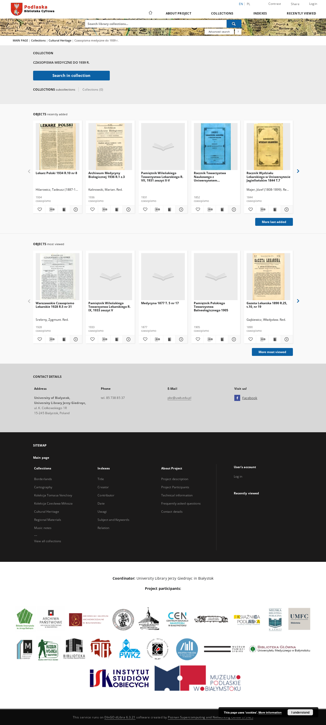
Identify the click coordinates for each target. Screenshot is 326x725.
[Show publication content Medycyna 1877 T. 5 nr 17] (169, 339)
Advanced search (219, 31)
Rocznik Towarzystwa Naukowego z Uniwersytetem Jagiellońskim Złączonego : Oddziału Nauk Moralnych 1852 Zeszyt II (214, 176)
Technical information (177, 495)
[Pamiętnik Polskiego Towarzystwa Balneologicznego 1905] (215, 276)
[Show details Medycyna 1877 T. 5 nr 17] (181, 339)
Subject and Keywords (113, 520)
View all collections (47, 541)
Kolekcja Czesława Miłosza (53, 503)
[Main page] (150, 13)
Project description (174, 479)
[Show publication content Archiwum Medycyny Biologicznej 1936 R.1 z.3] (117, 209)
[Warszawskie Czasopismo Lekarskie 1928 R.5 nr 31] (57, 276)
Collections (222, 13)
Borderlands (43, 479)
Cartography (43, 487)
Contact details (172, 511)
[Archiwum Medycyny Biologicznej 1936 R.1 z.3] (110, 146)
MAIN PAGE (20, 40)
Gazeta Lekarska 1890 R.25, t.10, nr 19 (267, 305)
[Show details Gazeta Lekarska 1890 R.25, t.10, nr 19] (286, 339)
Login (313, 4)
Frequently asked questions (181, 503)
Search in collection (71, 75)
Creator (103, 487)
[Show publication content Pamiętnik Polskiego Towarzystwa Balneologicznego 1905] (222, 339)
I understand (300, 712)
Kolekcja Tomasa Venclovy (53, 495)
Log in (238, 476)
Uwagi (102, 511)
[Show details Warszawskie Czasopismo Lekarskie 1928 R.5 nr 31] (75, 339)
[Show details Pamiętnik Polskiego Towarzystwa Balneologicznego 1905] (233, 339)
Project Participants (175, 487)
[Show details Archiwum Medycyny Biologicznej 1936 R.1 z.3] (128, 209)
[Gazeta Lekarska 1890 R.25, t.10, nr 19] (268, 276)
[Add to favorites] (39, 209)
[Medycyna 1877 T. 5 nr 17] (163, 276)
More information (270, 712)
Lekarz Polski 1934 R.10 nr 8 (56, 173)
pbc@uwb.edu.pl (179, 398)
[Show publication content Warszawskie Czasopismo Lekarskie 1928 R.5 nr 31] (64, 339)
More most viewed (272, 352)
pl (248, 4)
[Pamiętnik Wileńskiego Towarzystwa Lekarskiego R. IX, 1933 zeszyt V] (110, 276)
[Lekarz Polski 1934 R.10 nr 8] (57, 146)
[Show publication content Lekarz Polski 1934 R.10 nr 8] (64, 209)
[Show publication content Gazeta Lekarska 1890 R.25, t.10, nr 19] (275, 339)
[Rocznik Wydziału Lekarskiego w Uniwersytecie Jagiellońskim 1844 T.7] (268, 146)
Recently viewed (301, 13)
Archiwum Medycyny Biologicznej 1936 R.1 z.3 (106, 175)
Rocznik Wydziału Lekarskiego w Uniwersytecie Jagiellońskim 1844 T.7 (268, 176)
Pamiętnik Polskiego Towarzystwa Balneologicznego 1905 (211, 306)
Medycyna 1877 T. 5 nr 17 (160, 303)
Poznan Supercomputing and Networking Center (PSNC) (210, 717)
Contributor (106, 495)
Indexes (260, 13)
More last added (274, 222)
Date (101, 503)
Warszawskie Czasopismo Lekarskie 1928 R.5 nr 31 (55, 305)
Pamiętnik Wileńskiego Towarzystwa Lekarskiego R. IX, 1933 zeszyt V (109, 306)
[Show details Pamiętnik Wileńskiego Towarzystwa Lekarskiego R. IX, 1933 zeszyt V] (128, 339)
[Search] (234, 24)
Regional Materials (47, 520)
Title (101, 479)
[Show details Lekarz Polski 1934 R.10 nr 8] (75, 209)
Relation (103, 528)
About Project (178, 13)
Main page (41, 457)
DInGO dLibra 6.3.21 (119, 717)
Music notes (42, 528)
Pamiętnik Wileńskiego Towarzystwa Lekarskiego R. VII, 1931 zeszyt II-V (162, 176)
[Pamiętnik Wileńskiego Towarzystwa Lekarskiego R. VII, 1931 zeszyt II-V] (163, 146)
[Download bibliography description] (51, 209)
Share (295, 4)
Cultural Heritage (60, 40)
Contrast (274, 4)
